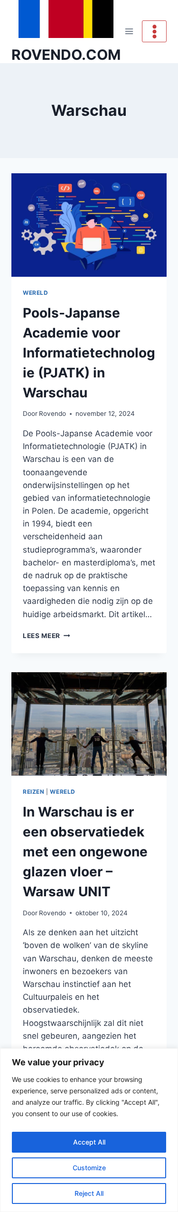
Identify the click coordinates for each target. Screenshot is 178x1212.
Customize (89, 1168)
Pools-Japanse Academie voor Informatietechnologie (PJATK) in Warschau (89, 353)
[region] (89, 1130)
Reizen (34, 791)
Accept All (89, 1142)
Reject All (89, 1193)
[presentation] (89, 225)
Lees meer (46, 635)
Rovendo (52, 413)
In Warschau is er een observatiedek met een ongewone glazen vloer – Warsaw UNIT (85, 852)
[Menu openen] (129, 31)
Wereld (35, 292)
